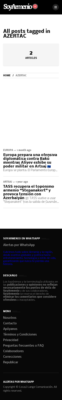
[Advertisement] (31, 111)
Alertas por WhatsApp (19, 245)
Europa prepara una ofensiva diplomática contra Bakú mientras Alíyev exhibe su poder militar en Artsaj (30, 160)
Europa (8, 150)
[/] (55, 7)
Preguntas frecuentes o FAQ (23, 345)
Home (6, 75)
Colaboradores (13, 351)
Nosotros (9, 318)
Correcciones (12, 357)
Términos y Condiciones (20, 334)
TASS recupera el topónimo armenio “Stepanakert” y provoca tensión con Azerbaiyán (28, 192)
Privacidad (10, 340)
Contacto (10, 323)
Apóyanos (10, 329)
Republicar (10, 362)
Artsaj (7, 182)
